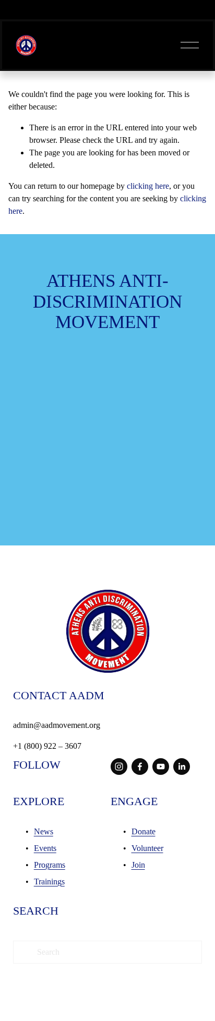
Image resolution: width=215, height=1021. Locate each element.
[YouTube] (160, 766)
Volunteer (147, 848)
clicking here (148, 185)
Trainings (49, 881)
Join (138, 864)
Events (45, 848)
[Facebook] (140, 766)
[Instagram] (119, 766)
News (43, 831)
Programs (49, 864)
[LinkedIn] (181, 766)
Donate (144, 831)
